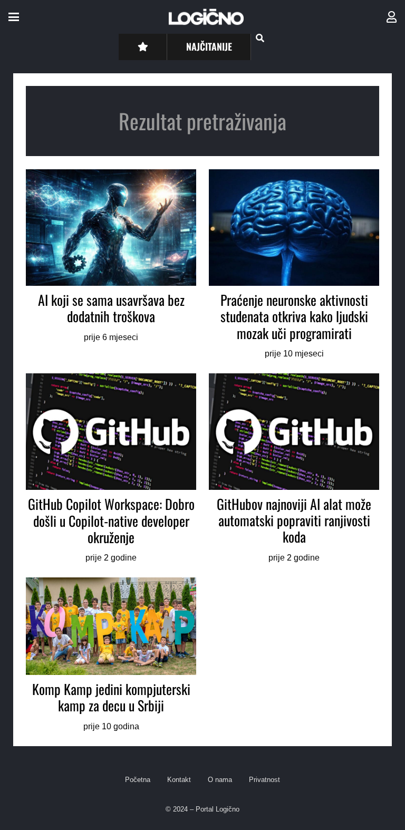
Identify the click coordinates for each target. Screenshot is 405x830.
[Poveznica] (392, 17)
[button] (14, 17)
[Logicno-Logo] (206, 17)
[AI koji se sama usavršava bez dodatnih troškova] (111, 265)
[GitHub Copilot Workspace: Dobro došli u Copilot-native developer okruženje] (111, 469)
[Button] (143, 47)
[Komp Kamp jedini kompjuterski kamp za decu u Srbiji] (111, 655)
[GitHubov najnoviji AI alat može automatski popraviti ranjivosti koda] (294, 469)
